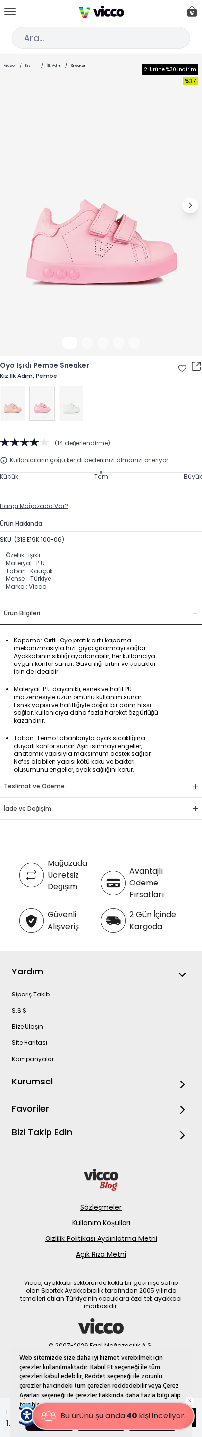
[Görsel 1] (69, 343)
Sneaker (78, 65)
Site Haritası (29, 1043)
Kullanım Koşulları (101, 1223)
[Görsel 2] (87, 343)
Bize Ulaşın (27, 1026)
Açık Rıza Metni (101, 1254)
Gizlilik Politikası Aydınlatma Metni (101, 1238)
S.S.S (19, 1010)
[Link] (101, 12)
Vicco (9, 65)
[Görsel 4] (119, 343)
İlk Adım (54, 65)
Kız (28, 65)
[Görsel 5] (134, 343)
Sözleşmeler (101, 1207)
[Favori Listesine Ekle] (182, 368)
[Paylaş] (196, 366)
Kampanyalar (33, 1059)
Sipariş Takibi (31, 994)
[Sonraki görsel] (190, 205)
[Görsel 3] (103, 343)
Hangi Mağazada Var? (34, 506)
